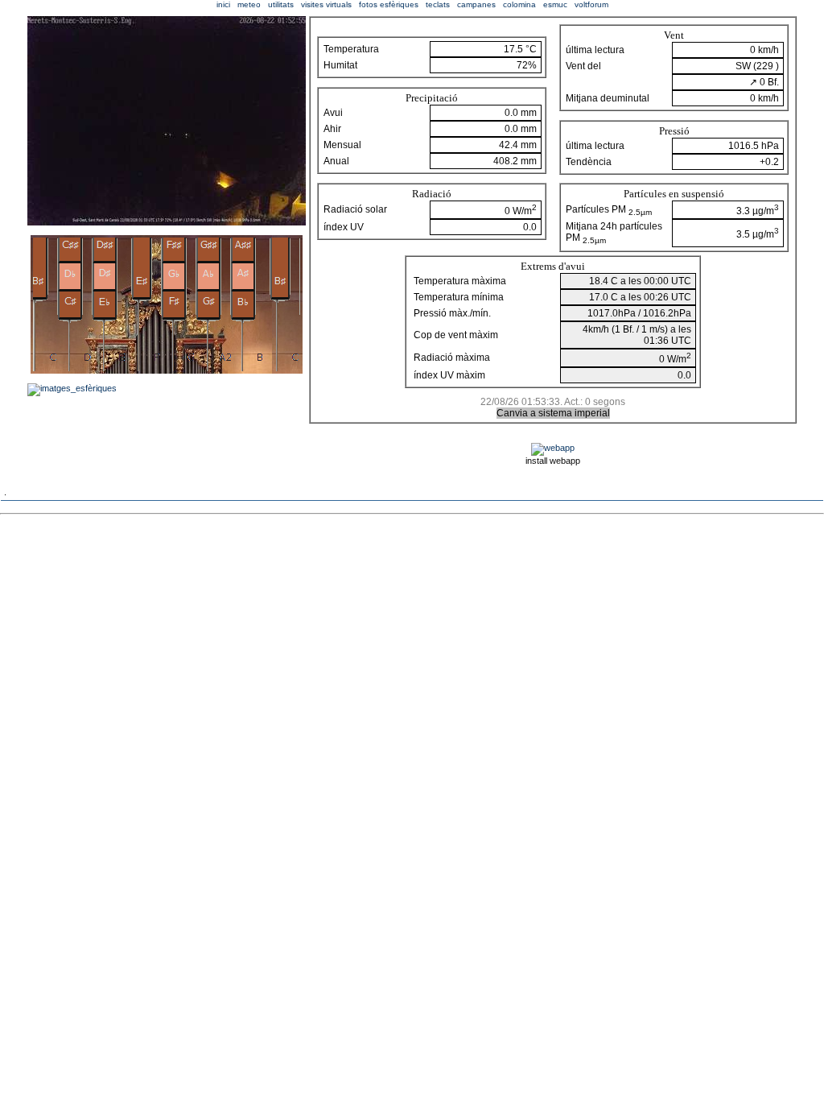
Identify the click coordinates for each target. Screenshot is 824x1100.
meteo (249, 4)
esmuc (555, 4)
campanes (476, 4)
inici (223, 4)
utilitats (281, 4)
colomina (519, 4)
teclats (438, 4)
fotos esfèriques (388, 4)
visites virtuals (326, 4)
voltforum (591, 4)
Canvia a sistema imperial (553, 413)
